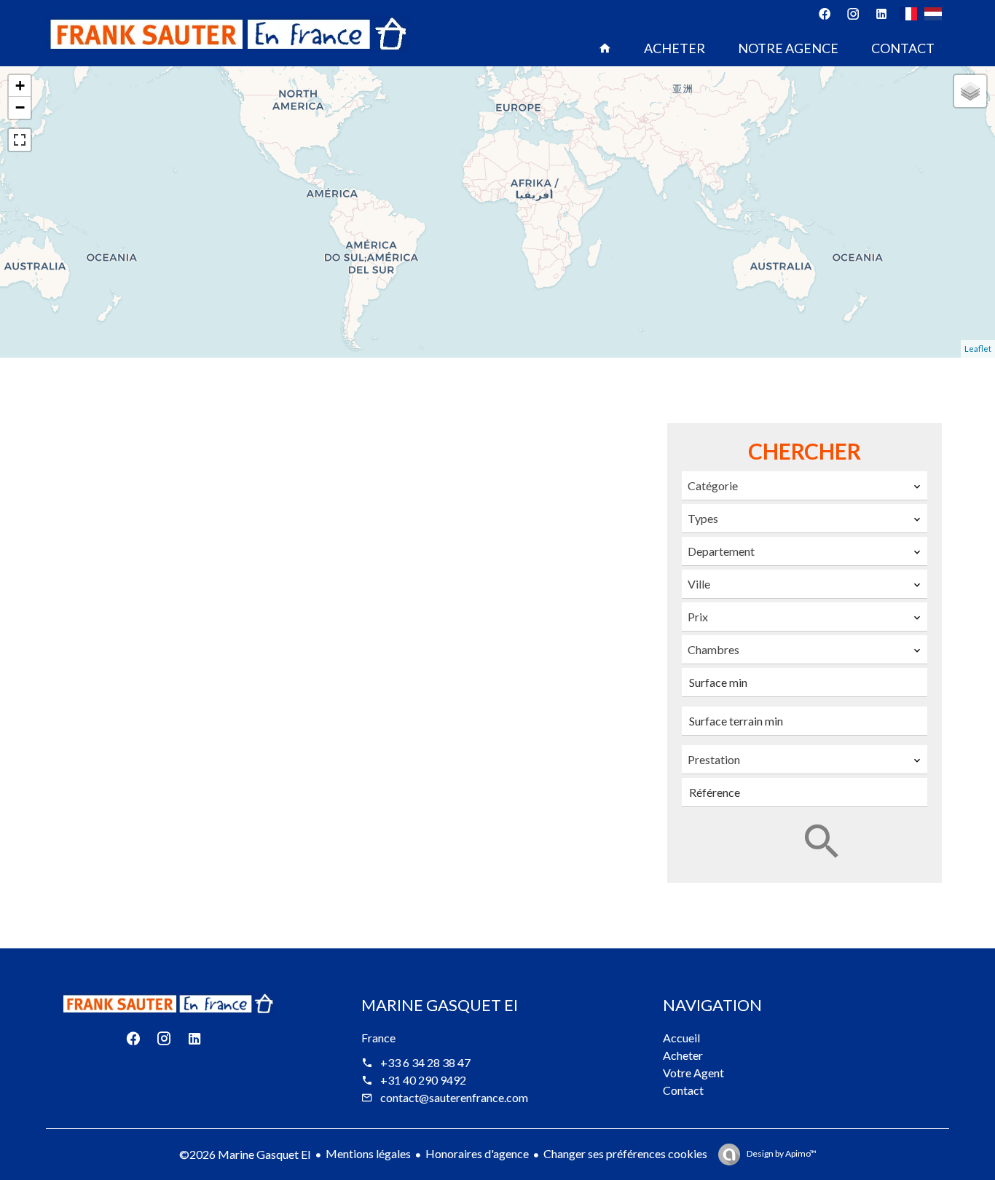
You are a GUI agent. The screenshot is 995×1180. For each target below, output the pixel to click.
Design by (781, 1153)
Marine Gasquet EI (439, 1005)
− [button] (20, 107)
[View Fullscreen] (20, 140)
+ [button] (20, 85)
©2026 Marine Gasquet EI (245, 1154)
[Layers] (970, 91)
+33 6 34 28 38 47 (425, 1062)
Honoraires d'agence (477, 1153)
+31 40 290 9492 (423, 1080)
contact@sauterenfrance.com (454, 1097)
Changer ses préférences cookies (625, 1153)
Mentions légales (368, 1153)
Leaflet (977, 348)
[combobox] (804, 485)
